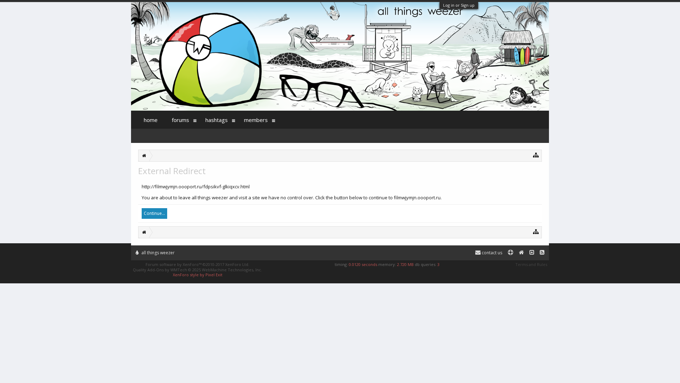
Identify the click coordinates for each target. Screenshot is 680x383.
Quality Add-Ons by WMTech (197, 269)
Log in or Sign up (459, 5)
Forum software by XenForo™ (197, 264)
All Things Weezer (157, 253)
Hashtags (216, 119)
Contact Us (491, 253)
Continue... (154, 213)
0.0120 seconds (363, 264)
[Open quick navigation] (536, 154)
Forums (180, 119)
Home (151, 119)
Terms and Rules (531, 264)
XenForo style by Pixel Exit (197, 274)
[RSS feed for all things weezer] (542, 252)
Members (256, 119)
